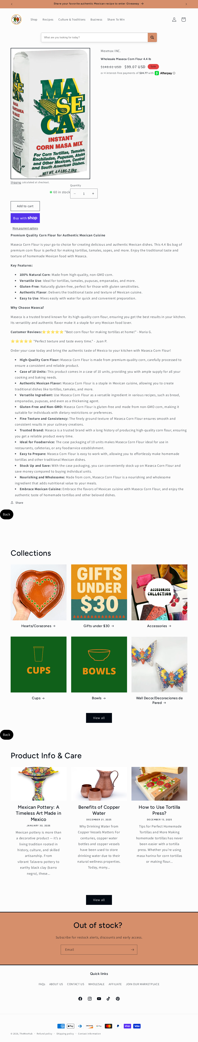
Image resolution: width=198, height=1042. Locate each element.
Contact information (89, 1033)
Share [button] (19, 502)
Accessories (157, 626)
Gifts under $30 (97, 626)
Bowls (97, 698)
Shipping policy (65, 1033)
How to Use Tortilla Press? (159, 810)
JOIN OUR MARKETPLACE (142, 984)
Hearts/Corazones (36, 626)
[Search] (152, 37)
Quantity (75, 185)
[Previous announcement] (12, 4)
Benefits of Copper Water (99, 810)
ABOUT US (56, 984)
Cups (36, 698)
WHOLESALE (96, 984)
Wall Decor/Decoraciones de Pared (159, 700)
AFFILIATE (115, 984)
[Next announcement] (186, 4)
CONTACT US (75, 984)
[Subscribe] (132, 950)
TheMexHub (26, 1033)
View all (99, 718)
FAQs (42, 984)
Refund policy (44, 1033)
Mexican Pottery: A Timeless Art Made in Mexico (38, 813)
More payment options (25, 228)
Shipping (16, 182)
